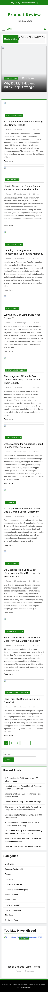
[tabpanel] (24, 954)
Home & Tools (10, 900)
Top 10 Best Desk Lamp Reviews (24, 966)
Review (8, 129)
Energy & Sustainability (16, 370)
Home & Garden (11, 78)
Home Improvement (14, 115)
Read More (8, 161)
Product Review (24, 14)
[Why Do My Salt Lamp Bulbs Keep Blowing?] (24, 69)
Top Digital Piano (11, 920)
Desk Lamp (9, 864)
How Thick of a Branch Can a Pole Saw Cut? (23, 846)
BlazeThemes (25, 987)
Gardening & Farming (14, 631)
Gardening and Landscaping (18, 693)
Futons (8, 874)
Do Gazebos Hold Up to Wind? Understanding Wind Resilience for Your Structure (22, 573)
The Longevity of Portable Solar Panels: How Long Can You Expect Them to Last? (22, 379)
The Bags (9, 915)
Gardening (10, 502)
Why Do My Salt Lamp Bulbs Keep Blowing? (24, 3)
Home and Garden (13, 438)
